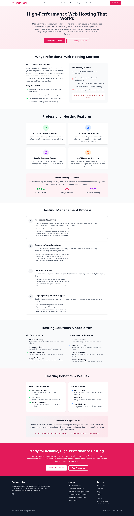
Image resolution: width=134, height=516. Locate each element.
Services (53, 3)
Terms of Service (117, 511)
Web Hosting (72, 500)
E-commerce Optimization (77, 494)
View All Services (78, 468)
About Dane (101, 486)
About (85, 3)
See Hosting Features (78, 41)
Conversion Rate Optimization (78, 492)
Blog (78, 3)
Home (46, 3)
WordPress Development (77, 497)
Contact (92, 3)
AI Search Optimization (76, 489)
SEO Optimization (74, 486)
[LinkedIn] (13, 494)
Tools (72, 3)
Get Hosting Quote (54, 40)
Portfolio (64, 3)
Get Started (116, 3)
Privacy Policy (106, 511)
